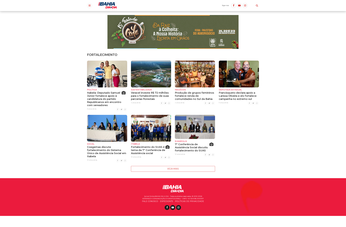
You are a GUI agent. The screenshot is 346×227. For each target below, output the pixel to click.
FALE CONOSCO (150, 201)
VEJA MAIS (173, 168)
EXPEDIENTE (166, 201)
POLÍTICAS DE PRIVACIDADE (189, 201)
